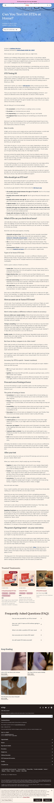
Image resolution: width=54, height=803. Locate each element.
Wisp (34, 547)
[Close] (51, 790)
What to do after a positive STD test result (24, 630)
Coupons (12, 770)
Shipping (3, 770)
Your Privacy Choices (7, 800)
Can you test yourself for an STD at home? (24, 618)
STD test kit (26, 85)
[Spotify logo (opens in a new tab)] (51, 707)
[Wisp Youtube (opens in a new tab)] (45, 707)
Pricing (8, 770)
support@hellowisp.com (20, 724)
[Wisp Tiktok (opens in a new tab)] (48, 707)
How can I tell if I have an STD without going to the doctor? (26, 624)
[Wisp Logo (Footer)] (3, 707)
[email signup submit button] (52, 716)
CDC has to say (37, 188)
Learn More (14, 735)
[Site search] (47, 5)
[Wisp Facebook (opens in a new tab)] (40, 707)
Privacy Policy (30, 769)
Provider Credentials (38, 769)
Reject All (47, 800)
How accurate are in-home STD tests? (23, 635)
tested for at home (18, 249)
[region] (27, 795)
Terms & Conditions (21, 769)
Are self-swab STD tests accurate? (22, 640)
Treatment (18, 770)
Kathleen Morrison (15, 48)
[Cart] (49, 5)
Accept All (38, 800)
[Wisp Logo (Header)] (27, 5)
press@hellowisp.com (9, 734)
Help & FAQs (24, 770)
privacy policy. (26, 797)
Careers (45, 769)
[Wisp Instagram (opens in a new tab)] (43, 707)
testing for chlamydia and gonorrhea (16, 238)
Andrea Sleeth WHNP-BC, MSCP (26, 50)
